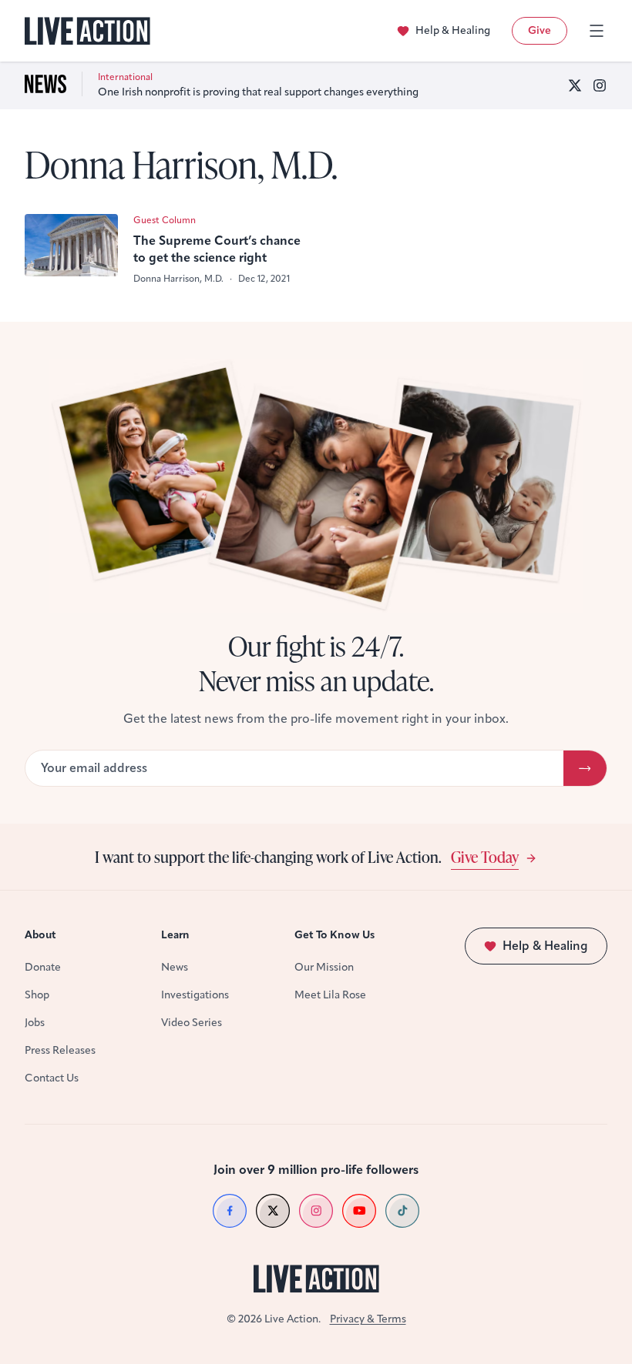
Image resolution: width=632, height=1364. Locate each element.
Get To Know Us (334, 934)
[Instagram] (599, 85)
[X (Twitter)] (575, 85)
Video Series (191, 1022)
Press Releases (60, 1050)
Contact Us (52, 1078)
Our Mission (324, 967)
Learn (175, 934)
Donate (43, 967)
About (40, 934)
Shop (37, 994)
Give (539, 30)
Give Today (485, 856)
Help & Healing (452, 30)
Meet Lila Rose (330, 994)
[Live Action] (87, 31)
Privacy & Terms (368, 1319)
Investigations (195, 994)
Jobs (35, 1022)
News (174, 967)
